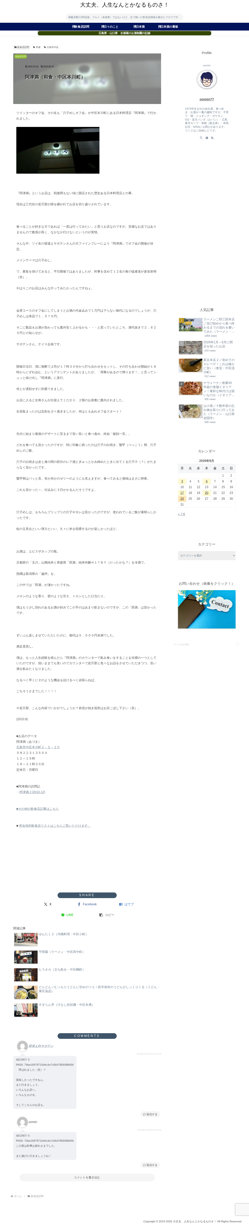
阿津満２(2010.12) (32, 792)
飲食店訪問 (23, 47)
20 (206, 493)
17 (182, 493)
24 (182, 498)
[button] (107, 915)
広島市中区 (53, 47)
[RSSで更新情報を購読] (212, 137)
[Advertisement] (87, 861)
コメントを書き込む (87, 1177)
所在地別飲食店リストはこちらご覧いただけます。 (55, 825)
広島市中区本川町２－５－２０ (38, 747)
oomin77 (207, 99)
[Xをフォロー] (201, 137)
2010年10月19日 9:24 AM (149, 1130)
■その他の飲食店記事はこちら (37, 808)
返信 (149, 1114)
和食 (38, 47)
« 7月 (181, 514)
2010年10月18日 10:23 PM (149, 1054)
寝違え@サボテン (41, 1045)
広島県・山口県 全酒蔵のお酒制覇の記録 (124, 33)
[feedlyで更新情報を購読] (206, 137)
